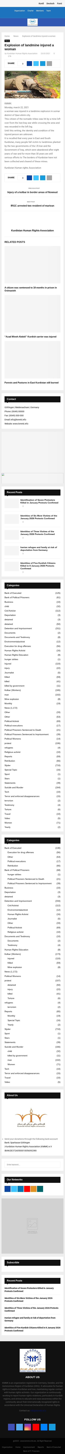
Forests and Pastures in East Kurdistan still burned (31, 382)
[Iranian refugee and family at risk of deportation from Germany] (12, 550)
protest (8, 743)
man (7, 694)
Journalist (9, 672)
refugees (9, 747)
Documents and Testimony (17, 637)
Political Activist (12, 721)
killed (7, 681)
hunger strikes (11, 659)
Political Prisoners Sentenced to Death (23, 730)
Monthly (8, 703)
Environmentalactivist (15, 641)
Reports (8, 756)
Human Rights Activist (15, 650)
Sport (7, 774)
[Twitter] (19, 1427)
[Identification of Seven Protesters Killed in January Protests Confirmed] (12, 503)
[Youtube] (35, 1427)
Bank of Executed (13, 593)
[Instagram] (27, 1427)
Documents (10, 633)
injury (7, 668)
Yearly (7, 827)
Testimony (9, 805)
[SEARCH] (57, 1165)
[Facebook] (11, 1427)
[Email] (44, 1427)
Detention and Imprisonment (18, 628)
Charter (31, 11)
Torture (8, 809)
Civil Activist (10, 611)
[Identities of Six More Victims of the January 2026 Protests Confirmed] (12, 519)
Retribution (10, 761)
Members (40, 11)
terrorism (9, 800)
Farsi (59, 3)
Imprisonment (29, 1447)
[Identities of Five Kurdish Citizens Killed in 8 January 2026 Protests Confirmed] (12, 566)
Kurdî (41, 3)
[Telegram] (52, 1427)
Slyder (8, 765)
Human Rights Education (16, 655)
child (7, 606)
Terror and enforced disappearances (22, 796)
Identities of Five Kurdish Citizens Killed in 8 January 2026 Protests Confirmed (37, 566)
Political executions (14, 725)
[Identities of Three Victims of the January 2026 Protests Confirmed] (12, 535)
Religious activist (12, 752)
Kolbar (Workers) (13, 690)
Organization (19, 11)
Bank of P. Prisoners (31, 1451)
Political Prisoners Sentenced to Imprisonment (27, 734)
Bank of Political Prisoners (17, 597)
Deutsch (50, 3)
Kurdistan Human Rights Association (22, 54)
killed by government (14, 686)
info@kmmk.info (38, 1410)
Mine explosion (12, 699)
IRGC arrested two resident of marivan (32, 205)
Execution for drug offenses (18, 646)
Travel (7, 814)
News (7, 41)
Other (7, 712)
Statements (10, 783)
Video (7, 818)
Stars (7, 778)
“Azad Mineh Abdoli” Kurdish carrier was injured (30, 336)
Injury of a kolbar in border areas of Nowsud (32, 192)
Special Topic (11, 770)
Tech (7, 792)
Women (8, 822)
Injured (8, 663)
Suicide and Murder (14, 787)
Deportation (10, 615)
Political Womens (13, 739)
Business (9, 602)
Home (17, 1447)
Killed (7, 677)
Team (48, 11)
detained (9, 619)
